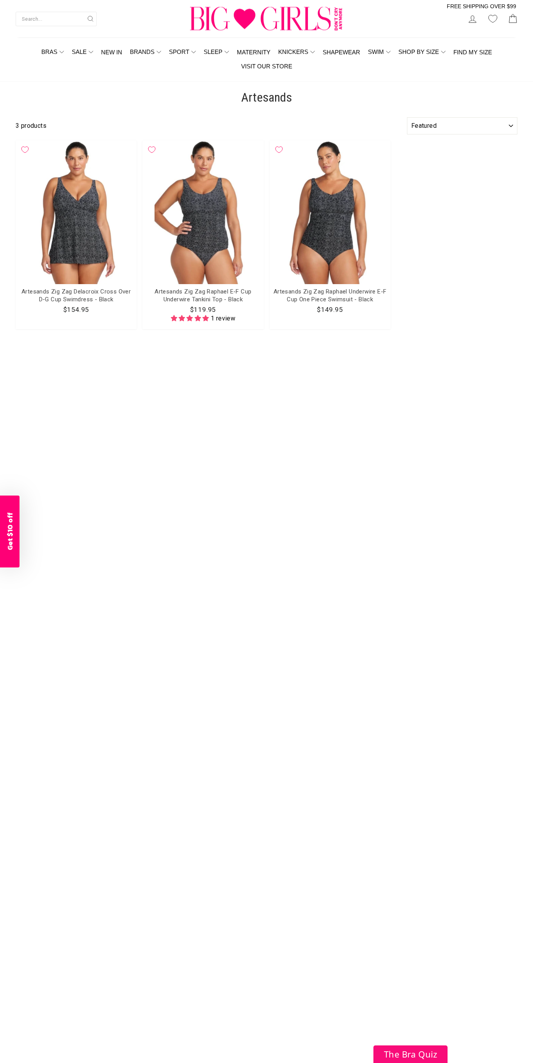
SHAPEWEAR (341, 52)
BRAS (49, 51)
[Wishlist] (493, 19)
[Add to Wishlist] (25, 149)
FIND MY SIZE (472, 52)
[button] (191, 318)
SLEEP (213, 51)
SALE (79, 51)
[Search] (90, 18)
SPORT (179, 51)
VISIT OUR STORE (266, 66)
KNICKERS (293, 51)
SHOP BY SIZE (418, 51)
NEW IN (111, 52)
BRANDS (142, 51)
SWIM (376, 51)
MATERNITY (253, 52)
